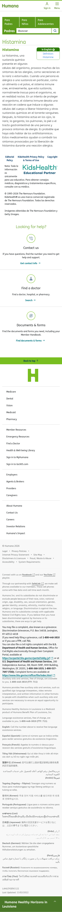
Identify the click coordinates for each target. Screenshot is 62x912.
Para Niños (25, 22)
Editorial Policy (9, 158)
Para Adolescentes (46, 22)
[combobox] (33, 30)
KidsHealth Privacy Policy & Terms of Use (31, 158)
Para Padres (8, 22)
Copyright (52, 156)
